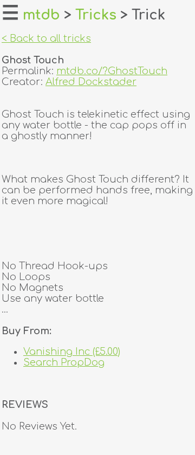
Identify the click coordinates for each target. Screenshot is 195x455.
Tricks (95, 15)
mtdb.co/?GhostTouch (111, 71)
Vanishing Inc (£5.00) (71, 351)
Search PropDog (64, 362)
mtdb (41, 15)
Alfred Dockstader (91, 81)
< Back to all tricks (46, 38)
